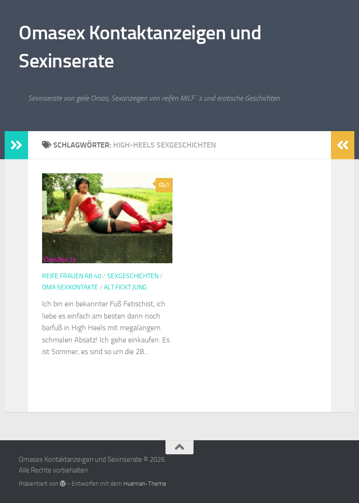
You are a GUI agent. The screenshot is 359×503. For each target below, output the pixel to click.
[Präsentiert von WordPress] (63, 484)
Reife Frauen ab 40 (71, 276)
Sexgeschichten (132, 276)
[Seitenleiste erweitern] (16, 145)
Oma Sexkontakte (70, 287)
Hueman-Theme (144, 483)
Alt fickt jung (125, 287)
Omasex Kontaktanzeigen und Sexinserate (140, 47)
